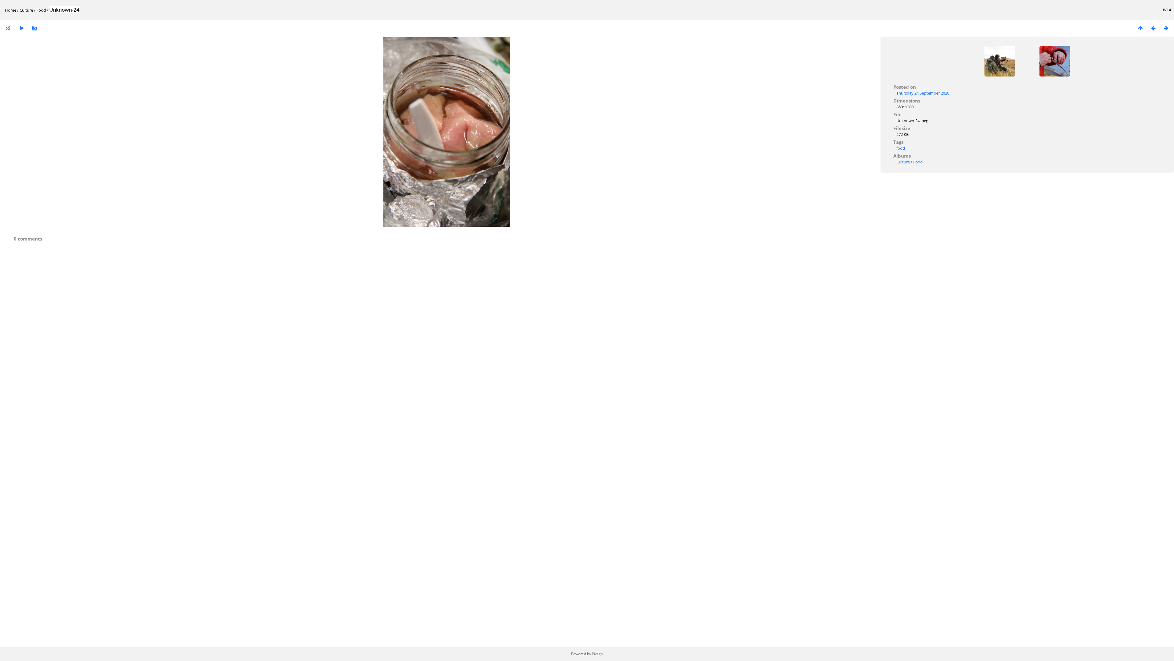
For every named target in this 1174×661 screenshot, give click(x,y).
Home (10, 10)
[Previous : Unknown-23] (1153, 28)
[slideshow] (21, 28)
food (900, 148)
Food (41, 10)
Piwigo (597, 653)
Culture (26, 10)
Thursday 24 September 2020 (922, 93)
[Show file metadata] (34, 28)
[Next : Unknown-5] (1166, 28)
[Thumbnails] (1140, 28)
